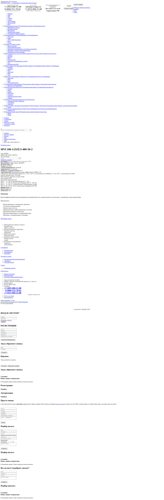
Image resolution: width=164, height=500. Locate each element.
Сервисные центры (9, 268)
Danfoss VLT (11, 110)
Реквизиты (7, 253)
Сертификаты (8, 252)
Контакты (7, 125)
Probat (9, 107)
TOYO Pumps (11, 21)
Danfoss (10, 92)
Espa (9, 24)
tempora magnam (60, 404)
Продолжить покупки (13, 366)
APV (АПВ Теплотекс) (14, 40)
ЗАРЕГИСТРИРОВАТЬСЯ (8, 340)
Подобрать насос (6, 145)
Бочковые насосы (13, 29)
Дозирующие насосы (14, 32)
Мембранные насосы (14, 27)
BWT (9, 58)
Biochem (10, 56)
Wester (9, 115)
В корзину (3, 366)
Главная (6, 118)
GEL (9, 75)
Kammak (10, 67)
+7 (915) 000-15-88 (33, 9)
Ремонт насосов (12, 46)
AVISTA (10, 55)
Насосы (6, 136)
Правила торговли (9, 274)
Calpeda (10, 18)
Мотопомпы (11, 30)
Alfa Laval (10, 36)
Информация (4, 271)
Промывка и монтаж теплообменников (19, 50)
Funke (9, 38)
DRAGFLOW (11, 23)
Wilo (9, 17)
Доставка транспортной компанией (14, 259)
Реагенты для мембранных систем (17, 61)
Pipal (9, 70)
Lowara (10, 20)
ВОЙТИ (3, 322)
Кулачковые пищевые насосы (16, 33)
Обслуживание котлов (14, 47)
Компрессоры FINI (13, 64)
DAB (74, 10)
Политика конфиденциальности (13, 277)
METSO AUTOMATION (15, 86)
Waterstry (10, 13)
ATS (9, 63)
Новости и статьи (9, 122)
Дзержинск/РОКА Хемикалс (16, 101)
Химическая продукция (14, 96)
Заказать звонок (68, 8)
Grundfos (76, 9)
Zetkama (10, 98)
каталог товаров (78, 4)
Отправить (4, 352)
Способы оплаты (9, 262)
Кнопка (3, 422)
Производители (8, 250)
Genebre (10, 89)
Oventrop (10, 95)
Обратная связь (8, 275)
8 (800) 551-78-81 (13, 9)
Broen (9, 90)
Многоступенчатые (9, 139)
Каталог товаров (9, 134)
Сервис (6, 121)
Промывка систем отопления (16, 52)
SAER (75, 12)
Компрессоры (11, 59)
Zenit (9, 15)
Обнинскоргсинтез (13, 82)
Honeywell (10, 93)
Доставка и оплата (9, 124)
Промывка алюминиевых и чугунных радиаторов (22, 49)
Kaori (9, 41)
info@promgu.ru (33, 7)
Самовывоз (7, 261)
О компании (7, 119)
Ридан (9, 43)
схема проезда (53, 6)
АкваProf (10, 69)
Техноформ (11, 102)
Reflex (9, 113)
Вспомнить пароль (6, 320)
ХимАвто (10, 104)
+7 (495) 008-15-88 (12, 7)
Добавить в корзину (6, 160)
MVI (5, 140)
